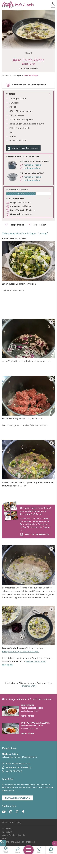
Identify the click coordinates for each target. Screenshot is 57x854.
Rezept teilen (40, 225)
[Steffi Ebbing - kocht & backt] (18, 4)
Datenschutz (7, 829)
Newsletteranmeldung (17, 798)
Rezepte (17, 75)
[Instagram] (11, 812)
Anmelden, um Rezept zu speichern (29, 85)
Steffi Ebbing (6, 75)
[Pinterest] (17, 812)
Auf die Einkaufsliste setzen (25, 148)
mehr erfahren (27, 716)
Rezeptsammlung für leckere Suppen (20, 651)
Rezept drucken (17, 225)
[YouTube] (4, 812)
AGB (4, 839)
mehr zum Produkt (32, 165)
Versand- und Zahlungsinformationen (18, 842)
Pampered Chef (28, 686)
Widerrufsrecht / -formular (13, 835)
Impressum (7, 832)
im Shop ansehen (32, 168)
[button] (28, 157)
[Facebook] (23, 812)
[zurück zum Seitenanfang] (54, 843)
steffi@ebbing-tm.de (21, 764)
